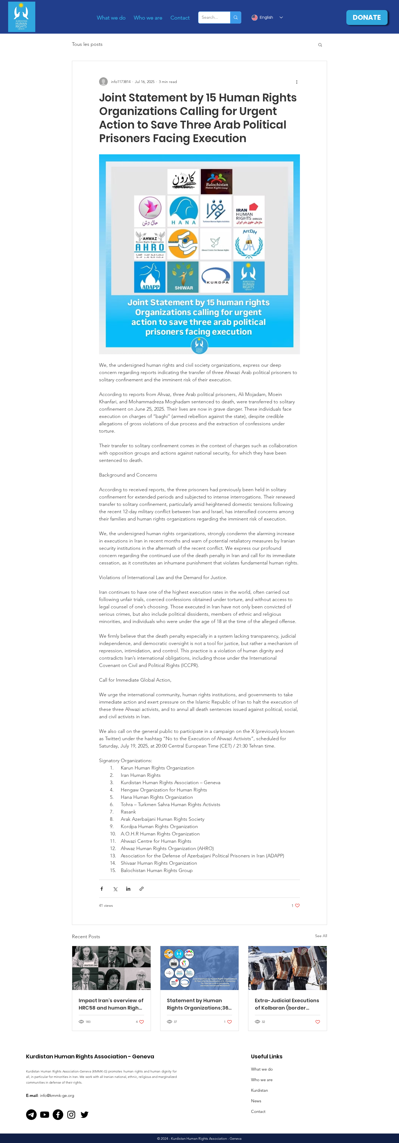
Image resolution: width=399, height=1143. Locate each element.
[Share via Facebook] (101, 888)
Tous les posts (87, 44)
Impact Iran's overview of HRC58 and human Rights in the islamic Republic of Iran (111, 1004)
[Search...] (235, 17)
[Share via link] (141, 888)
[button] (320, 44)
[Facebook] (58, 1114)
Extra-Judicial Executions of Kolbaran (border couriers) (287, 1004)
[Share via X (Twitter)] (115, 888)
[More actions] (296, 81)
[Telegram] (31, 1114)
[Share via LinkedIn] (128, 888)
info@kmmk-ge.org (57, 1095)
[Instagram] (71, 1114)
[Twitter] (84, 1114)
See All (321, 935)
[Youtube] (44, 1114)
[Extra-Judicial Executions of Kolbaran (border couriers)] (287, 968)
